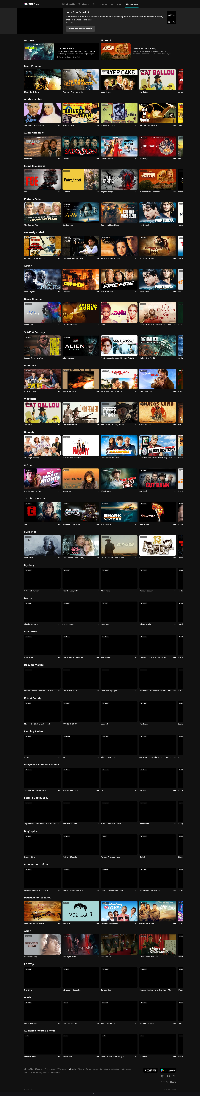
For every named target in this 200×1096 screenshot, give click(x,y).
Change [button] (173, 1082)
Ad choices (126, 1069)
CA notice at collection (109, 1069)
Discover (85, 4)
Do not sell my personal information (45, 1073)
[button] (80, 29)
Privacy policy (92, 1069)
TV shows (118, 4)
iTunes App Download (150, 1071)
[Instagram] (162, 1076)
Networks (134, 4)
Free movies (102, 4)
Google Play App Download (168, 1071)
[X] (174, 1076)
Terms (81, 1069)
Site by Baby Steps (169, 1089)
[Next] (176, 79)
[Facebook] (168, 1076)
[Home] (31, 4)
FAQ (26, 1073)
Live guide (70, 4)
